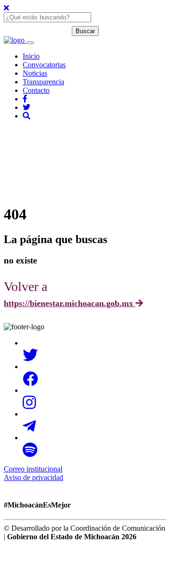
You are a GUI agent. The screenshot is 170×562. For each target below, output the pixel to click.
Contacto (36, 90)
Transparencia (43, 82)
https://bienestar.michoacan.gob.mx (70, 303)
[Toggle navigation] (30, 42)
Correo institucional (33, 469)
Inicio (31, 56)
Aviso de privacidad (33, 477)
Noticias (35, 73)
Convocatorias (44, 65)
